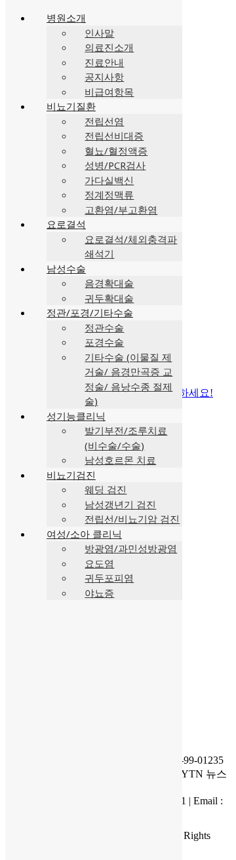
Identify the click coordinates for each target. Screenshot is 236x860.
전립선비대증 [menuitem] (114, 135)
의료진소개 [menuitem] (109, 47)
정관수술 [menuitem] (104, 327)
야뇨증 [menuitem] (99, 592)
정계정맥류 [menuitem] (109, 194)
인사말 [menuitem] (99, 32)
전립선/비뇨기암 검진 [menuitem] (132, 518)
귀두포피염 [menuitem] (109, 577)
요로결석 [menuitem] (66, 224)
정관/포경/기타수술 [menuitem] (90, 312)
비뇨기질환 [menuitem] (71, 106)
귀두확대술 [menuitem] (109, 298)
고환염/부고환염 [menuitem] (121, 209)
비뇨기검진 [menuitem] (71, 474)
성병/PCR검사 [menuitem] (115, 165)
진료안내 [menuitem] (104, 62)
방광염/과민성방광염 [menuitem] (131, 548)
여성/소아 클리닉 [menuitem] (84, 533)
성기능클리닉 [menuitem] (76, 415)
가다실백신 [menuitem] (109, 180)
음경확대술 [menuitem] (109, 283)
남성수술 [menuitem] (66, 268)
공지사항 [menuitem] (104, 76)
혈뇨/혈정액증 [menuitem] (116, 150)
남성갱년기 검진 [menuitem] (120, 504)
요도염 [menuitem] (99, 563)
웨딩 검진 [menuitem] (106, 489)
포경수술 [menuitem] (104, 341)
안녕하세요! (185, 392)
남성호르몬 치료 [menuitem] (120, 459)
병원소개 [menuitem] (66, 17)
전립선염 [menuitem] (104, 121)
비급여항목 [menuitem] (109, 91)
